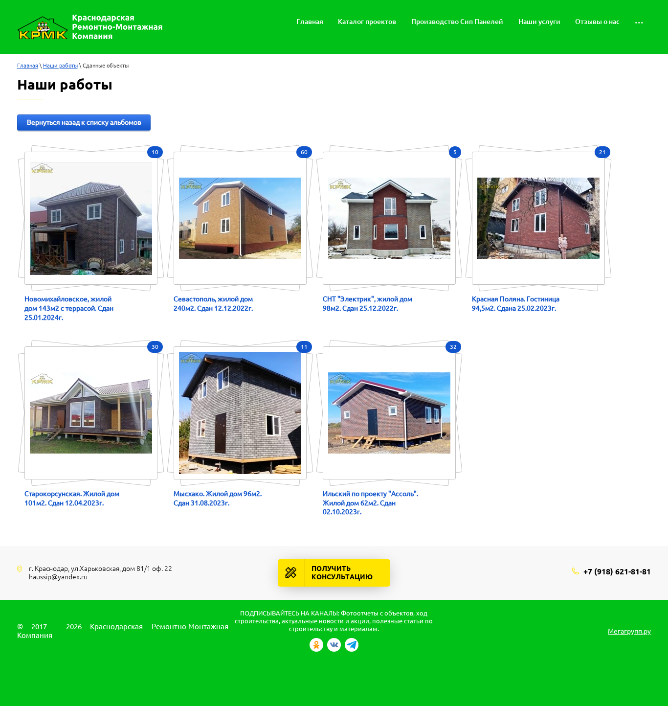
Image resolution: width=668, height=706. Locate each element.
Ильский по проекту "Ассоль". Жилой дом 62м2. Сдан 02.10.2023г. (370, 503)
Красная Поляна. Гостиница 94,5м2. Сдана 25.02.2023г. (515, 303)
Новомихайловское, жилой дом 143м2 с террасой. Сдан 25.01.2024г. (68, 308)
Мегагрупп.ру (629, 631)
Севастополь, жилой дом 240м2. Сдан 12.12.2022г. (213, 303)
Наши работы (60, 65)
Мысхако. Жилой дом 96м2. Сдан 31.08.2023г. (218, 498)
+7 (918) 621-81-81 (617, 571)
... (639, 20)
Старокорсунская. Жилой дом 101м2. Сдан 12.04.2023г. (71, 498)
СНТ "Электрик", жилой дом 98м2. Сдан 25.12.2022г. (367, 303)
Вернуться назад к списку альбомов (84, 122)
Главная (27, 65)
